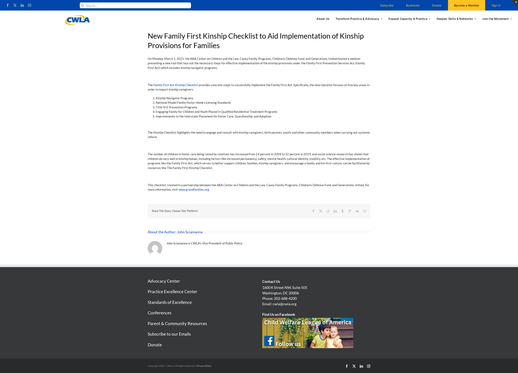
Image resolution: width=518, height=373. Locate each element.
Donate (155, 344)
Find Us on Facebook (278, 314)
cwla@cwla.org (284, 304)
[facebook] (7, 5)
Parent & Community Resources (177, 323)
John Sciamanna (190, 232)
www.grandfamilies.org (193, 189)
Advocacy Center (164, 280)
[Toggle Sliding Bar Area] (514, 3)
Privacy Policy (203, 365)
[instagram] (29, 5)
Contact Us (271, 281)
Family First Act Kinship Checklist (175, 85)
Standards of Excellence (170, 302)
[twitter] (15, 5)
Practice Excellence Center (172, 291)
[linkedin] (22, 5)
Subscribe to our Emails (169, 333)
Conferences (159, 312)
